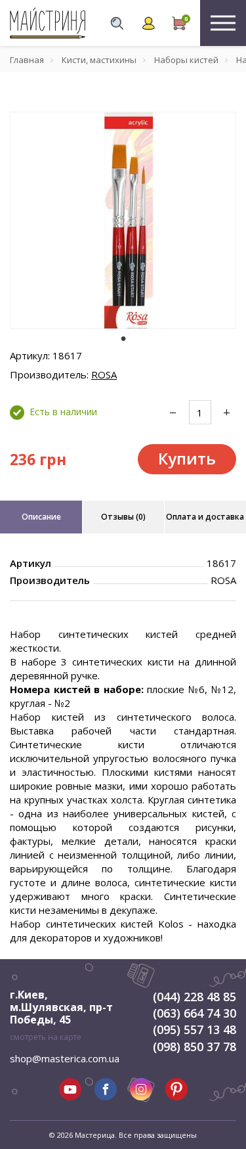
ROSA (104, 374)
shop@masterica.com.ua (64, 1058)
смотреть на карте (45, 1037)
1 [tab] (123, 338)
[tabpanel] (123, 220)
